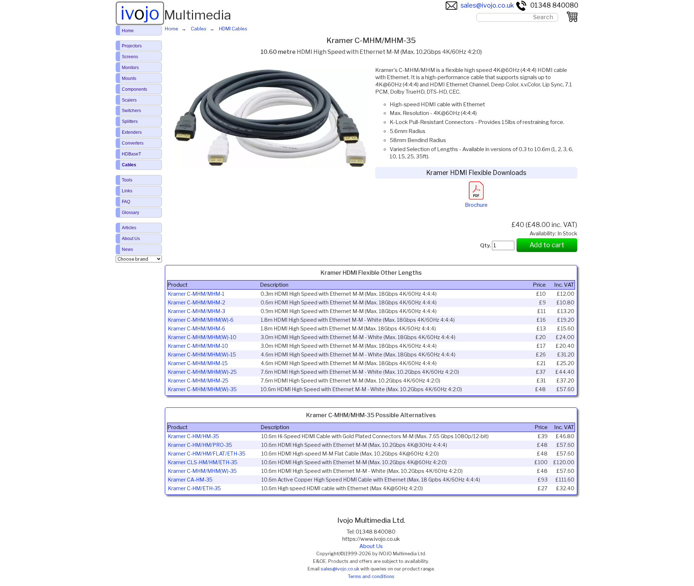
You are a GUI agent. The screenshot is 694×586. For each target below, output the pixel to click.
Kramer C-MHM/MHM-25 (198, 380)
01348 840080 (554, 5)
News (127, 249)
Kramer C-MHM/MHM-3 (196, 311)
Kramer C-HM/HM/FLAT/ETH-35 (206, 453)
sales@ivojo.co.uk (487, 5)
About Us (371, 546)
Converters (132, 143)
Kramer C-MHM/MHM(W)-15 (202, 354)
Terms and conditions (371, 576)
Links (127, 190)
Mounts (129, 78)
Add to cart (547, 245)
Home (128, 30)
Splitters (130, 121)
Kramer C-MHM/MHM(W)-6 (201, 320)
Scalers (129, 100)
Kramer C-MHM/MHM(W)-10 (202, 337)
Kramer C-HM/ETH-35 (194, 488)
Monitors (130, 67)
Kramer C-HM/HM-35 (193, 436)
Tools (127, 180)
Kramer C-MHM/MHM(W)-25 (202, 372)
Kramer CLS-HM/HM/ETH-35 (202, 462)
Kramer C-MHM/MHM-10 (198, 346)
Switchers (131, 110)
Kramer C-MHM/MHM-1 (196, 294)
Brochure (476, 205)
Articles (129, 227)
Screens (130, 56)
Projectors (132, 45)
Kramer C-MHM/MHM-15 (198, 363)
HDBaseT (131, 154)
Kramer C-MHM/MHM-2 (196, 302)
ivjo (139, 13)
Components (134, 89)
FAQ (126, 201)
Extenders (132, 132)
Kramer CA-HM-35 (190, 479)
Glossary (130, 212)
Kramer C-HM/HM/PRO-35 (200, 445)
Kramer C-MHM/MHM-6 (196, 328)
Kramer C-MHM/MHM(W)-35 (202, 389)
